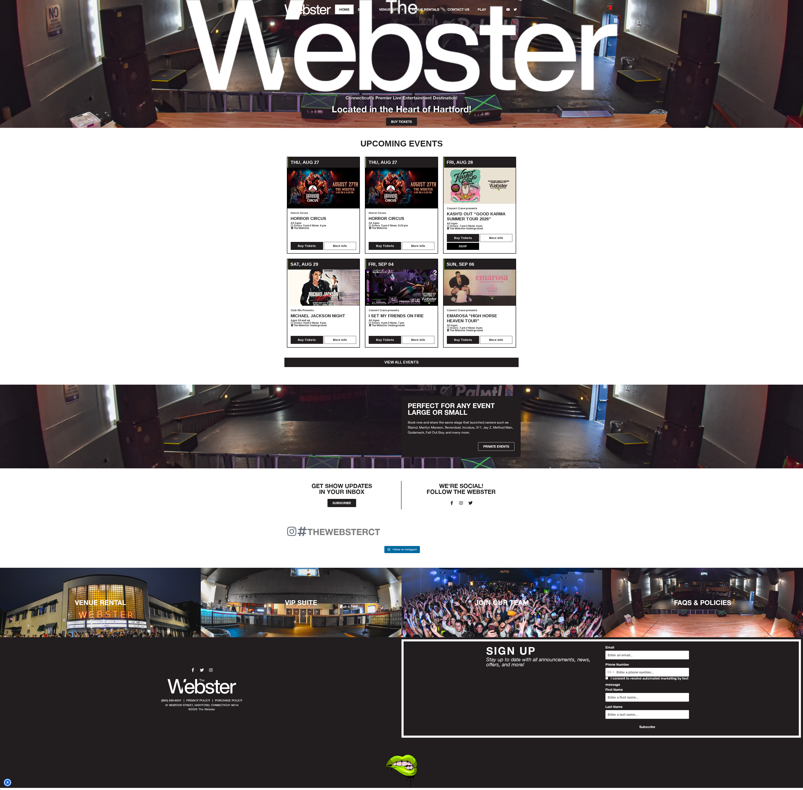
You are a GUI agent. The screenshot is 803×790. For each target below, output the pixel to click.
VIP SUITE (301, 602)
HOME (344, 9)
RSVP (463, 246)
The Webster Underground (466, 228)
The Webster (301, 228)
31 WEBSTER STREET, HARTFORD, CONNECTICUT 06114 (201, 705)
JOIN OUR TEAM (502, 602)
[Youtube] (508, 9)
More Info (340, 246)
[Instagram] (501, 9)
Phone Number (617, 664)
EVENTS (364, 9)
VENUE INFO (389, 9)
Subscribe (647, 727)
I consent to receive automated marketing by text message (646, 681)
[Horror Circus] (323, 188)
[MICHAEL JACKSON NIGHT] (323, 288)
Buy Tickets (307, 246)
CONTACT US (458, 9)
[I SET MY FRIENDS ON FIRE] (401, 288)
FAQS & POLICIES (702, 602)
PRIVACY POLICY (198, 700)
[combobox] (610, 672)
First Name (614, 689)
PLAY (482, 9)
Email (609, 647)
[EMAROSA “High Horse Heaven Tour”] (480, 288)
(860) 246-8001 (171, 700)
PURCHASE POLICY (228, 700)
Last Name (614, 706)
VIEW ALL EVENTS (401, 362)
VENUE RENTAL (100, 602)
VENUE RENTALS (425, 9)
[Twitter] (515, 9)
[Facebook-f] (493, 9)
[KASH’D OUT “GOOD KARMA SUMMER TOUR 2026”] (480, 186)
